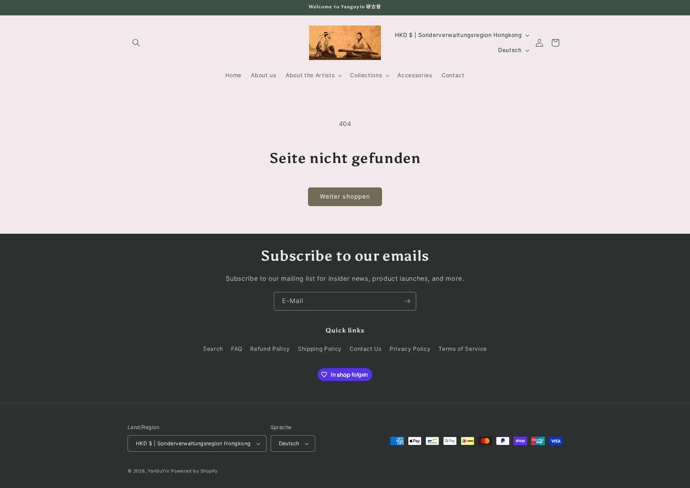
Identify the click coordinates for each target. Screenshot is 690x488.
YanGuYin (158, 471)
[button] (136, 42)
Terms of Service (462, 349)
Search (213, 349)
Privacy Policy (410, 349)
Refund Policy (270, 349)
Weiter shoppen (345, 196)
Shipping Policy (320, 349)
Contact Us (366, 349)
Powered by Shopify (194, 471)
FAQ (236, 349)
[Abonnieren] (407, 301)
